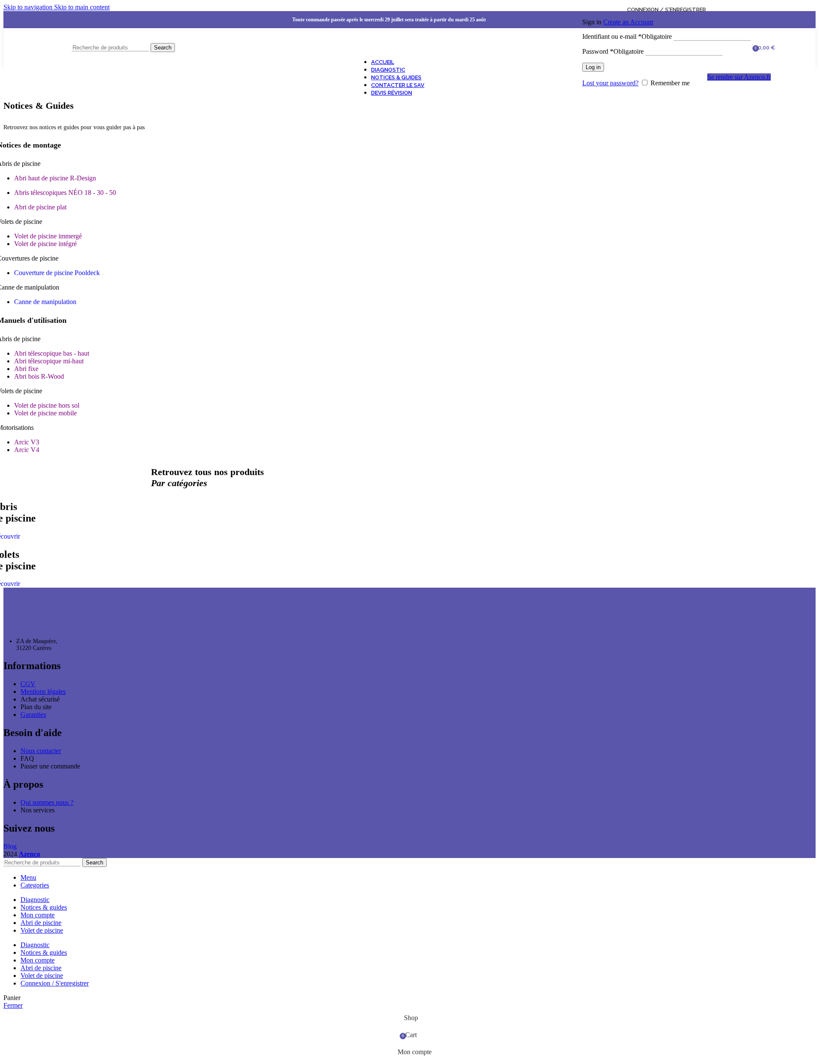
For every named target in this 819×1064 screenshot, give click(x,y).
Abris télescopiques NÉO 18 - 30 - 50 (65, 192)
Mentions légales (43, 691)
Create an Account (628, 22)
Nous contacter (40, 750)
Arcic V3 (26, 442)
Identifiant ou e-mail (627, 36)
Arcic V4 (26, 449)
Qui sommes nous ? (46, 802)
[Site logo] (35, 68)
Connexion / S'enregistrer (54, 983)
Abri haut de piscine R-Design (55, 178)
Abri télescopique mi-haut (49, 361)
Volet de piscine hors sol (46, 405)
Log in (593, 67)
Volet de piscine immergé (48, 236)
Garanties (33, 714)
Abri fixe (26, 368)
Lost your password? (610, 83)
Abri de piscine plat (40, 207)
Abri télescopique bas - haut (51, 353)
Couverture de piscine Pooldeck (57, 272)
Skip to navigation (28, 7)
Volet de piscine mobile (45, 413)
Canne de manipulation (45, 301)
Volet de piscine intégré (45, 243)
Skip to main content (82, 7)
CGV (27, 683)
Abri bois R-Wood (39, 376)
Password (613, 51)
